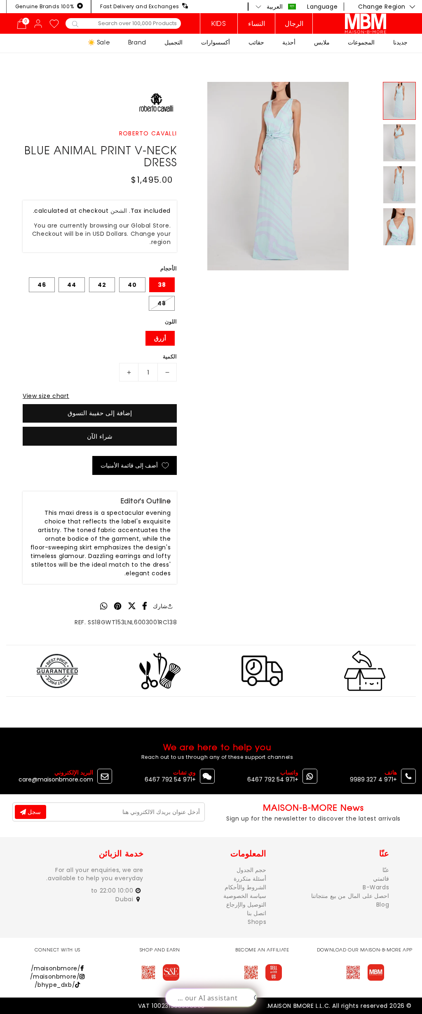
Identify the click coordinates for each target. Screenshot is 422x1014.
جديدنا (400, 42)
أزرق (160, 338)
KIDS (218, 23)
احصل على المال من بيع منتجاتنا (350, 896)
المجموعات (361, 42)
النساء (256, 23)
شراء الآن (100, 436)
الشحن (118, 211)
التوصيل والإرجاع (246, 904)
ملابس (322, 42)
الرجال (294, 23)
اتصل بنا (257, 913)
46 (42, 285)
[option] (278, 176)
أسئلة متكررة (250, 878)
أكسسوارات (215, 42)
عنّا (385, 870)
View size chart (46, 396)
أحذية (288, 42)
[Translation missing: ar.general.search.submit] (75, 23)
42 (102, 285)
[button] (276, 6)
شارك (160, 606)
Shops (257, 922)
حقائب (256, 42)
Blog (382, 904)
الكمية (170, 356)
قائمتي (381, 878)
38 (162, 285)
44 (71, 285)
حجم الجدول (252, 870)
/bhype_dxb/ (55, 985)
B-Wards (376, 887)
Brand (137, 42)
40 (132, 285)
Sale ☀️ (99, 42)
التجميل (173, 42)
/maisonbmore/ (56, 968)
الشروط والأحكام (246, 887)
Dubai (125, 899)
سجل (33, 812)
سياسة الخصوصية (245, 896)
